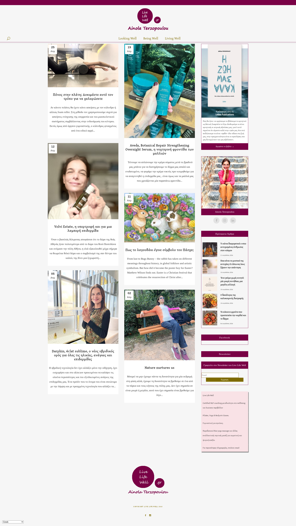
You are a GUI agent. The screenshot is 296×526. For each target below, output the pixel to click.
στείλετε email (233, 448)
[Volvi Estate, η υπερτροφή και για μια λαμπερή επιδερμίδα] (83, 181)
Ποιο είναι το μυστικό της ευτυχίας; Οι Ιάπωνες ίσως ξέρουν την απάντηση (232, 264)
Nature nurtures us (160, 367)
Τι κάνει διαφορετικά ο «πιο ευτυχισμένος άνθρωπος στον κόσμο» (233, 247)
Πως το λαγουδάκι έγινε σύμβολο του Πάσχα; (159, 249)
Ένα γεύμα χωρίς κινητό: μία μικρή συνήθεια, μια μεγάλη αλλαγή (232, 281)
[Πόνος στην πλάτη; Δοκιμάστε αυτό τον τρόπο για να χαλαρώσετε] (83, 65)
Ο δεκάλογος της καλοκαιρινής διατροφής (232, 296)
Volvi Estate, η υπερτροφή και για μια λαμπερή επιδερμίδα (83, 228)
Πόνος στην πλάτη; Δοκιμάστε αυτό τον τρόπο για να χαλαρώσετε (83, 96)
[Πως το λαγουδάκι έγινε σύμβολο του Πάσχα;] (159, 217)
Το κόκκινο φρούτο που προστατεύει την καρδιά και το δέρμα (233, 315)
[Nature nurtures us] (159, 325)
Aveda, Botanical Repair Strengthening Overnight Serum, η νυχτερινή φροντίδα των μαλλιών (159, 149)
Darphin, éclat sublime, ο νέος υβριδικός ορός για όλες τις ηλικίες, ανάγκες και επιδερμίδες (83, 355)
